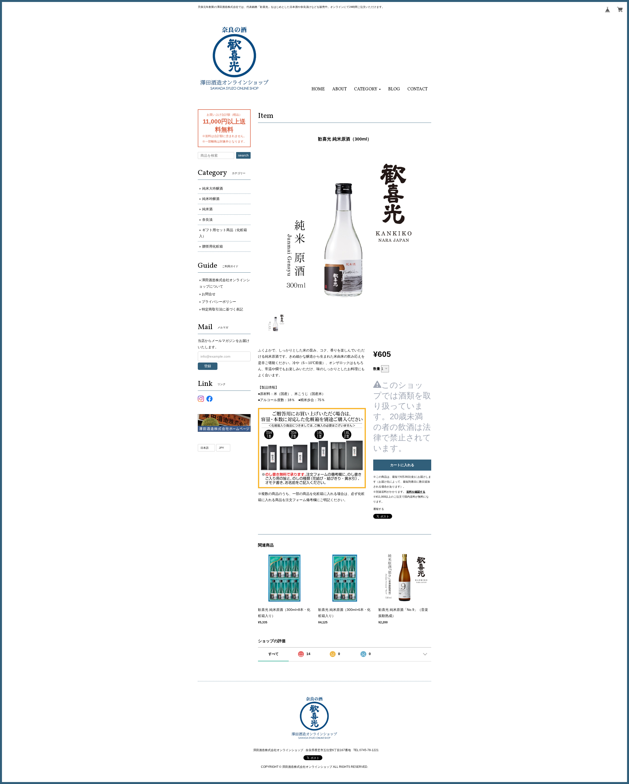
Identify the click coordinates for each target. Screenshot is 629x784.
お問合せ (208, 294)
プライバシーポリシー (219, 302)
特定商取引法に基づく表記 (222, 309)
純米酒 (207, 209)
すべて (273, 654)
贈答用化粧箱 (212, 246)
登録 (207, 366)
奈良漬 (207, 220)
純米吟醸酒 (210, 199)
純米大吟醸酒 (212, 188)
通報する (378, 508)
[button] (367, 89)
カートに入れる (402, 465)
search (243, 155)
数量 (376, 369)
